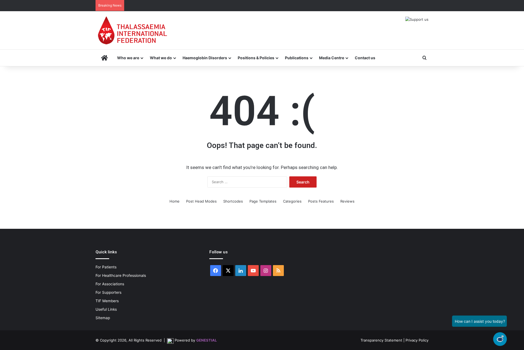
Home (174, 201)
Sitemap (103, 318)
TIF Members (107, 301)
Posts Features (321, 201)
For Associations (110, 284)
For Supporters (108, 292)
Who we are (128, 57)
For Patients (106, 267)
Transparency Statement (381, 340)
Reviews (347, 201)
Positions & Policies (256, 57)
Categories (292, 201)
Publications (296, 57)
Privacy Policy (417, 340)
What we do (161, 57)
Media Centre (331, 57)
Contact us (365, 57)
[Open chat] (500, 339)
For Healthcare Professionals (121, 275)
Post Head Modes (201, 201)
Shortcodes (233, 201)
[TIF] (132, 30)
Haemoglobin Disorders (205, 57)
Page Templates (262, 201)
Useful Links (106, 309)
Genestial (206, 340)
